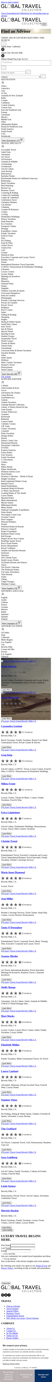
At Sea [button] (4, 93)
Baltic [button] (3, 98)
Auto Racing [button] (6, 171)
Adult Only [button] (6, 152)
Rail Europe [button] (6, 536)
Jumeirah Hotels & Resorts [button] (12, 488)
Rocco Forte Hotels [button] (9, 543)
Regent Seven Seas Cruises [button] (12, 538)
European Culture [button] (8, 226)
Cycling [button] (4, 214)
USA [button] (3, 134)
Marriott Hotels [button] (7, 498)
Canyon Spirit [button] (7, 421)
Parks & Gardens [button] (8, 295)
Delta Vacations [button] (7, 433)
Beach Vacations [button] (8, 183)
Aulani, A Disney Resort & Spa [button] (14, 407)
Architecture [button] (6, 166)
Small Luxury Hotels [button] (10, 560)
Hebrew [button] (4, 609)
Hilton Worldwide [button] (8, 469)
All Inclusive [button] (6, 159)
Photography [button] (6, 298)
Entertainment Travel (15, 1316)
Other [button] (3, 122)
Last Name (5, 1248)
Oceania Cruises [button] (8, 517)
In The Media (12, 1333)
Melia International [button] (9, 500)
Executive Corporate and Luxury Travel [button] (18, 257)
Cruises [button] (4, 212)
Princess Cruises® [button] (8, 529)
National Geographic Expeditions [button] (15, 510)
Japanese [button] (5, 614)
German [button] (4, 607)
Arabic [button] (4, 600)
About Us (10, 1328)
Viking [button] (4, 579)
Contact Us (11, 1331)
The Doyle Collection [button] (10, 567)
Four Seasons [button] (6, 455)
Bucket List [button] (6, 188)
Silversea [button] (5, 555)
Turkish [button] (4, 619)
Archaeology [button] (6, 164)
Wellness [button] (5, 360)
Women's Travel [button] (8, 365)
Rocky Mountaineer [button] (9, 546)
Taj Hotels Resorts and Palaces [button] (14, 562)
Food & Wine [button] (7, 243)
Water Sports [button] (6, 358)
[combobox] (2, 62)
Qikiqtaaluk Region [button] (9, 124)
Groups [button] (4, 252)
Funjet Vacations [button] (8, 457)
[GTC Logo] (21, 1289)
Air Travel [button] (5, 157)
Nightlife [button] (5, 288)
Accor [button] (3, 390)
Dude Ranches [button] (7, 221)
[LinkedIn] (5, 1296)
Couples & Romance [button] (10, 209)
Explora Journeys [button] (8, 450)
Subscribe (6, 1283)
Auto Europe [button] (6, 409)
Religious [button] (5, 307)
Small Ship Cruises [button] (9, 324)
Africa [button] (3, 86)
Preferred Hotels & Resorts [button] (12, 526)
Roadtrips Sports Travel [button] (11, 541)
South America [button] (7, 129)
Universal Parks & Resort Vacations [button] (16, 350)
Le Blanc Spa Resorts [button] (10, 491)
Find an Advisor (13, 1306)
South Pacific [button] (6, 131)
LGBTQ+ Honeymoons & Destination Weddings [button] (22, 267)
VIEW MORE (7, 1230)
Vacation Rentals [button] (8, 353)
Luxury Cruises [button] (7, 272)
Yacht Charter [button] (7, 370)
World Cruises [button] (7, 341)
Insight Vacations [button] (8, 479)
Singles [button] (4, 319)
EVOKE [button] (5, 448)
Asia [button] (3, 91)
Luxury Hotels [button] (7, 274)
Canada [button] (4, 100)
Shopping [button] (5, 317)
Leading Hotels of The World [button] (13, 493)
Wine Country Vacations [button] (11, 362)
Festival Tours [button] (7, 236)
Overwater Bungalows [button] (10, 293)
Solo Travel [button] (6, 326)
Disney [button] (4, 438)
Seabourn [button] (5, 553)
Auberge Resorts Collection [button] (12, 405)
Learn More (6, 690)
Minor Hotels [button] (6, 507)
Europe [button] (4, 112)
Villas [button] (3, 355)
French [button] (4, 605)
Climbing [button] (5, 207)
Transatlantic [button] (6, 348)
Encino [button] (4, 652)
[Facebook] (9, 1296)
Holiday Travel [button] (7, 260)
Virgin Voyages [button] (7, 581)
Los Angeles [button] (6, 654)
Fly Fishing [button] (6, 240)
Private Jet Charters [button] (9, 303)
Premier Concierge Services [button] (12, 300)
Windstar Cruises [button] (8, 584)
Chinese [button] (4, 602)
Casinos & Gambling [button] (10, 195)
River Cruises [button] (7, 310)
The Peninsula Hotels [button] (10, 569)
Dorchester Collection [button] (10, 445)
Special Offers (19, 13)
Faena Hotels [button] (6, 452)
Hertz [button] (3, 464)
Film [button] (3, 238)
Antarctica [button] (5, 88)
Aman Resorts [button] (7, 395)
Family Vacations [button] (8, 233)
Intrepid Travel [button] (7, 483)
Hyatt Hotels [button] (6, 474)
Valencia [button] (4, 656)
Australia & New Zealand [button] (12, 95)
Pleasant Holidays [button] (8, 522)
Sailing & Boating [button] (8, 315)
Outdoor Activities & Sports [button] (13, 291)
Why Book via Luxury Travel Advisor (22, 1318)
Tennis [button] (4, 262)
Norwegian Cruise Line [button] (11, 515)
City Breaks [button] (6, 205)
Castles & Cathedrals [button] (10, 197)
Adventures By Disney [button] (10, 393)
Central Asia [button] (6, 107)
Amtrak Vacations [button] (8, 402)
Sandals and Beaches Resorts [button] (13, 550)
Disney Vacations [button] (8, 219)
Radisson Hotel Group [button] (10, 534)
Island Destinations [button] (9, 486)
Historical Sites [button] (7, 255)
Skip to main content (9, 2)
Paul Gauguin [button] (7, 519)
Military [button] (4, 279)
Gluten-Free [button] (6, 248)
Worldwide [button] (5, 136)
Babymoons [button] (6, 174)
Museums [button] (5, 281)
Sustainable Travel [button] (9, 338)
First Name (5, 1245)
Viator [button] (3, 577)
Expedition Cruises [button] (9, 231)
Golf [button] (3, 250)
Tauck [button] (3, 565)
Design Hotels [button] (7, 436)
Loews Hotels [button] (7, 495)
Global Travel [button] (7, 245)
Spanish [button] (4, 617)
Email (3, 1251)
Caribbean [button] (5, 103)
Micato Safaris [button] (7, 503)
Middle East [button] (6, 119)
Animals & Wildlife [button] (9, 162)
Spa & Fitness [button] (7, 329)
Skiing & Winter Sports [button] (11, 322)
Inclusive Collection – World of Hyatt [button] (17, 476)
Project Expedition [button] (9, 531)
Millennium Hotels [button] (9, 505)
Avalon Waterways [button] (9, 412)
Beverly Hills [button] (6, 647)
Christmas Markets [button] (9, 202)
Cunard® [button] (5, 431)
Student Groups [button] (7, 336)
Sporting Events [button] (8, 334)
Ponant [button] (4, 524)
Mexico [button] (4, 117)
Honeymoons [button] (6, 367)
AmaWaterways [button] (8, 397)
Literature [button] (5, 269)
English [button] (4, 597)
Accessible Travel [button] (8, 150)
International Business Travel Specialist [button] (17, 264)
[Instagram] (2, 1296)
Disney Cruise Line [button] (9, 440)
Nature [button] (4, 286)
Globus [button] (4, 462)
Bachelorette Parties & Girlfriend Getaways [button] (19, 178)
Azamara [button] (5, 414)
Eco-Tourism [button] (6, 224)
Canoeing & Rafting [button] (9, 193)
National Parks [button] (7, 283)
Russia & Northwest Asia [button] (11, 126)
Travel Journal (7, 13)
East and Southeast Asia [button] (11, 110)
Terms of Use (41, 1266)
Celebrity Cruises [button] (8, 424)
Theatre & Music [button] (8, 343)
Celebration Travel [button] (9, 200)
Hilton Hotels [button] (6, 467)
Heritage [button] (4, 228)
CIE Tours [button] (5, 426)
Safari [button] (3, 312)
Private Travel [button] (7, 305)
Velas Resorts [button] (6, 574)
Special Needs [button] (7, 331)
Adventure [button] (5, 154)
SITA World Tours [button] (9, 558)
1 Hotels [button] (4, 385)
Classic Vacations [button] (8, 428)
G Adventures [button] (7, 460)
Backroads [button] (5, 417)
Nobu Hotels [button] (6, 512)
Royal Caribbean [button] (8, 548)
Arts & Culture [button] (7, 169)
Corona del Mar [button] (7, 649)
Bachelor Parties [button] (8, 176)
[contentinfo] (21, 7)
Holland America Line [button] (10, 471)
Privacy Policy (7, 1268)
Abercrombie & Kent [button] (10, 388)
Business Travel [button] (7, 190)
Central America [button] (8, 105)
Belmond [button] (5, 419)
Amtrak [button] (4, 400)
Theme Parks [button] (6, 346)
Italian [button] (3, 612)
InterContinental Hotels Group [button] (14, 481)
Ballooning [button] (5, 181)
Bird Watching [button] (7, 185)
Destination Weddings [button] (10, 217)
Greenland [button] (5, 115)
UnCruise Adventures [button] (10, 572)
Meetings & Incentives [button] (10, 276)
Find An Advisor (32, 13)
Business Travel (13, 1313)
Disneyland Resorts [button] (9, 443)
